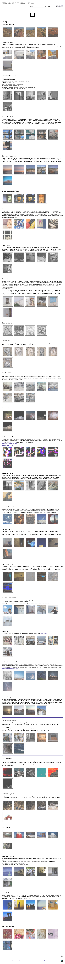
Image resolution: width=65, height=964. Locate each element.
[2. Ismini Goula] (19, 351)
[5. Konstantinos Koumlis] (53, 519)
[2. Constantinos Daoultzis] (19, 169)
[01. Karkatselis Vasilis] (7, 452)
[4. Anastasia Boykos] (41, 134)
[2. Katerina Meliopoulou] (19, 609)
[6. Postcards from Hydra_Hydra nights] (7, 686)
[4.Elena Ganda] (41, 301)
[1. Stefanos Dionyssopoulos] (7, 198)
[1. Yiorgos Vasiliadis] (7, 871)
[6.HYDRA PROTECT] (7, 916)
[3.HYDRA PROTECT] (30, 905)
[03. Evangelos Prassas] (30, 805)
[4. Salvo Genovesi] (41, 330)
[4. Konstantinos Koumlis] (41, 519)
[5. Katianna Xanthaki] (53, 934)
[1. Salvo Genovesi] (7, 330)
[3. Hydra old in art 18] (30, 576)
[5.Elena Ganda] (53, 301)
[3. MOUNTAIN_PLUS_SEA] (30, 32)
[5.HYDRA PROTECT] (53, 905)
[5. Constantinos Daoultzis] (53, 169)
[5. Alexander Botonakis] (53, 95)
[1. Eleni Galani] (7, 257)
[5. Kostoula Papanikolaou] (53, 737)
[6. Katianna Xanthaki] (7, 945)
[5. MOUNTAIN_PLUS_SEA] (53, 32)
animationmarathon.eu (35, 960)
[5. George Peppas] (53, 772)
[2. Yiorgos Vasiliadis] (19, 871)
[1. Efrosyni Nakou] (7, 710)
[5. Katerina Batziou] (53, 54)
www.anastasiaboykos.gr (8, 128)
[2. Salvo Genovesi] (19, 330)
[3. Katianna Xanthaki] (30, 934)
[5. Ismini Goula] (53, 351)
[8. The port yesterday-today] (30, 397)
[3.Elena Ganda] (30, 301)
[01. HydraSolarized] (7, 640)
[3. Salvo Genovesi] (30, 330)
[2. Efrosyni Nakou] (19, 710)
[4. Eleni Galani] (41, 257)
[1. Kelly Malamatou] (7, 542)
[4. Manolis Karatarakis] (41, 415)
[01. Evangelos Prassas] (7, 805)
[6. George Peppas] (7, 783)
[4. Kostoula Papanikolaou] (41, 737)
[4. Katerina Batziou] (41, 54)
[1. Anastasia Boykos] (7, 134)
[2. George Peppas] (19, 772)
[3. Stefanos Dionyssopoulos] (30, 198)
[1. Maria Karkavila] (7, 485)
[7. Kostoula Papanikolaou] (19, 748)
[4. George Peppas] (41, 772)
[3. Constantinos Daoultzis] (30, 169)
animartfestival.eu (22, 960)
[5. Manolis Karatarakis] (53, 415)
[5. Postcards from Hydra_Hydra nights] (53, 675)
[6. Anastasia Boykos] (7, 145)
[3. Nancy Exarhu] (30, 224)
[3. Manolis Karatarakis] (30, 415)
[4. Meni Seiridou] (41, 834)
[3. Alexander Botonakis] (30, 95)
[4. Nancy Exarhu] (41, 224)
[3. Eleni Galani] (30, 257)
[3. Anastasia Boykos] (30, 134)
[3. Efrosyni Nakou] (30, 710)
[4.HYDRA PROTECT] (41, 905)
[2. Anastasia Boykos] (19, 134)
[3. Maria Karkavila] (30, 485)
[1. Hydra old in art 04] (7, 576)
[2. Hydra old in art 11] (19, 576)
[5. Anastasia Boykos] (53, 134)
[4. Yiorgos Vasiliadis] (41, 871)
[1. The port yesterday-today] (7, 386)
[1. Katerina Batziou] (7, 54)
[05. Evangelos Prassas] (53, 805)
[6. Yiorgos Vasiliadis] (7, 882)
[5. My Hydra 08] (53, 576)
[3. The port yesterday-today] (30, 386)
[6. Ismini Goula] (7, 362)
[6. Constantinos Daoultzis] (7, 180)
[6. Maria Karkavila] (7, 496)
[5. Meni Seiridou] (53, 834)
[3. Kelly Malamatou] (30, 542)
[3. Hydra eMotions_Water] (30, 675)
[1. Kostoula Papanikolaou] (7, 737)
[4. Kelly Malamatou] (41, 542)
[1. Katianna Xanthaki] (7, 934)
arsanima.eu (12, 960)
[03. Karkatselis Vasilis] (30, 452)
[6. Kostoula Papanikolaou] (7, 748)
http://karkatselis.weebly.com (9, 443)
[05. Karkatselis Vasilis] (53, 452)
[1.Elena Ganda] (7, 301)
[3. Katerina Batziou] (30, 54)
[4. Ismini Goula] (41, 351)
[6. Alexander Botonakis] (7, 106)
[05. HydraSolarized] (53, 640)
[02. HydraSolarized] (19, 640)
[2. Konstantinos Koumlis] (19, 519)
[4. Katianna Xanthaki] (41, 934)
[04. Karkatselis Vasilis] (41, 452)
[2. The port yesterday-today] (19, 386)
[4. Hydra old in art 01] (41, 576)
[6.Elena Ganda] (7, 312)
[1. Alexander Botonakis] (7, 95)
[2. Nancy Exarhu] (19, 224)
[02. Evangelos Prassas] (19, 805)
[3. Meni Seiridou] (30, 834)
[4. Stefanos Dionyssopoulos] (41, 198)
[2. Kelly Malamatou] (19, 542)
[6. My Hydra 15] (7, 587)
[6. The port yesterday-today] (7, 397)
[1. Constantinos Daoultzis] (7, 169)
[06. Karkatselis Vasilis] (7, 463)
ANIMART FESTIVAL (16, 3)
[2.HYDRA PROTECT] (19, 905)
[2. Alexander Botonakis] (19, 95)
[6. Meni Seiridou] (7, 846)
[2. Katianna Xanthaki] (19, 934)
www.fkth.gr (44, 633)
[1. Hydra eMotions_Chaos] (7, 675)
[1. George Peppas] (7, 772)
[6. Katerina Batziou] (7, 65)
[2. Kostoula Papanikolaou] (19, 737)
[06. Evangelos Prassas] (7, 817)
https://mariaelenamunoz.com (10, 668)
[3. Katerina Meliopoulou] (30, 609)
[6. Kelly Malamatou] (7, 554)
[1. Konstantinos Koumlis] (7, 519)
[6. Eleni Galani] (7, 268)
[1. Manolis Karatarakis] (7, 415)
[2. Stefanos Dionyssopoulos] (19, 198)
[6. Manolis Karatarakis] (7, 426)
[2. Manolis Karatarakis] (19, 415)
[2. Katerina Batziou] (19, 54)
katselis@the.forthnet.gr (8, 445)
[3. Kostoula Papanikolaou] (30, 737)
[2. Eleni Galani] (19, 257)
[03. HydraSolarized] (30, 640)
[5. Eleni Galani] (53, 257)
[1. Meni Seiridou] (7, 834)
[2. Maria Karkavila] (19, 485)
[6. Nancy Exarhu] (7, 235)
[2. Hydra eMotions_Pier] (19, 675)
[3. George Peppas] (30, 772)
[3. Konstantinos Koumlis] (30, 519)
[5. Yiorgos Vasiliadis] (53, 871)
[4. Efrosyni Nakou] (41, 710)
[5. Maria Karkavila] (53, 485)
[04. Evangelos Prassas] (41, 805)
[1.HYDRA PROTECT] (7, 905)
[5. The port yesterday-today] (53, 386)
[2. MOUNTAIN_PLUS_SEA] (19, 32)
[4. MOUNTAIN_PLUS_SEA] (41, 32)
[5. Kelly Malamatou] (53, 542)
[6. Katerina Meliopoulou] (7, 621)
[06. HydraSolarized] (7, 651)
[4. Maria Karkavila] (41, 485)
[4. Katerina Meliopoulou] (41, 609)
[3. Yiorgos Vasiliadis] (30, 871)
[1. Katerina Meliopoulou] (7, 609)
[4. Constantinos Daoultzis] (41, 169)
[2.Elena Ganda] (19, 301)
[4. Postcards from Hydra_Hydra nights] (41, 675)
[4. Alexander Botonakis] (41, 95)
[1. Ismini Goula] (7, 351)
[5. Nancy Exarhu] (53, 224)
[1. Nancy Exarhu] (7, 224)
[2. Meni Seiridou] (19, 834)
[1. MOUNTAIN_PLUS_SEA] (7, 32)
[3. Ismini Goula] (30, 351)
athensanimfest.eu (48, 960)
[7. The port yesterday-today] (19, 397)
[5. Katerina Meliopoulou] (53, 609)
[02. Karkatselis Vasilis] (19, 452)
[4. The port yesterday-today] (41, 386)
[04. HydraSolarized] (41, 640)
